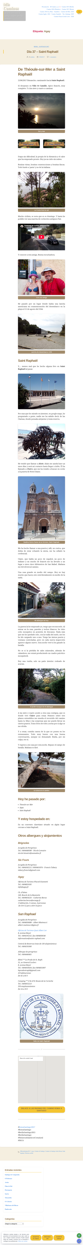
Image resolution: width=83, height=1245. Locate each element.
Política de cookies (22, 1241)
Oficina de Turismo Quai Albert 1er (32, 930)
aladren (32, 57)
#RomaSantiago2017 (25, 1151)
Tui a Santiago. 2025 (68, 14)
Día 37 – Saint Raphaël (42, 51)
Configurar (59, 1237)
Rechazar (47, 1237)
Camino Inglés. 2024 (44, 14)
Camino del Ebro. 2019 (67, 12)
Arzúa (7, 1182)
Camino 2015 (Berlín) (68, 7)
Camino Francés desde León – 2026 (64, 16)
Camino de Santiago (40, 1151)
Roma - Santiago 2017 (41, 46)
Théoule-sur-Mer (29, 1153)
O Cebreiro (8, 1201)
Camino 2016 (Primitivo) (54, 9)
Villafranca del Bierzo (11, 1205)
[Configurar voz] (79, 1235)
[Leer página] (79, 1241)
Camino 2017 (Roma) (68, 9)
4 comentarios (52, 57)
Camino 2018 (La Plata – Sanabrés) (50, 12)
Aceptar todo (36, 1237)
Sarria (7, 1194)
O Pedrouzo (8, 1178)
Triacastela (8, 1198)
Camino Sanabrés (56, 14)
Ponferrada (8, 1209)
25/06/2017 (42, 57)
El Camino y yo (54, 7)
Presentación (45, 7)
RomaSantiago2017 (27, 1127)
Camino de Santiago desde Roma (53, 1151)
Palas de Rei (8, 1186)
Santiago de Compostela (12, 1175)
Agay (32, 1151)
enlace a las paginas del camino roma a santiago (41, 1109)
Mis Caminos (11, 6)
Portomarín (8, 1190)
